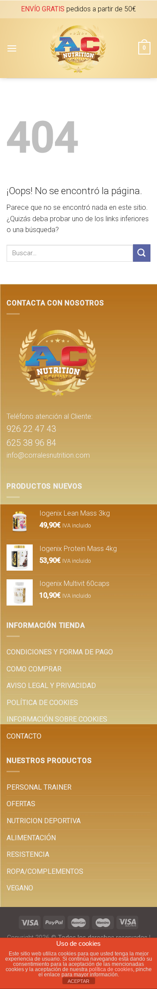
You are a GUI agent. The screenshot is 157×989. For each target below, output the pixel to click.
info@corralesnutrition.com (48, 455)
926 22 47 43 (31, 429)
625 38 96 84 (31, 443)
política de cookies (111, 969)
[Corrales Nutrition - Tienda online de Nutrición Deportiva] (78, 48)
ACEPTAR (78, 981)
